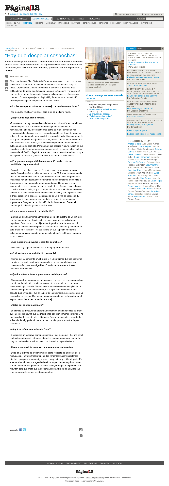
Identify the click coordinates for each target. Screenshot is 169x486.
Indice (9, 23)
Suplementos (90, 463)
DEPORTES (103, 23)
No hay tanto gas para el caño (140, 108)
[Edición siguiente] (8, 14)
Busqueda (104, 463)
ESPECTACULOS (89, 23)
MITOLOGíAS (63, 23)
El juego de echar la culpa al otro (142, 96)
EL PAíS (17, 23)
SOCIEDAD (38, 23)
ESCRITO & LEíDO (130, 23)
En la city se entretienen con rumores (143, 77)
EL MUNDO (75, 23)
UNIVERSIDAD (146, 23)
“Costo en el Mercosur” (137, 85)
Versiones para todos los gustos (103, 109)
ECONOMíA (27, 23)
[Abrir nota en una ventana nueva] (6, 77)
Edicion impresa (73, 463)
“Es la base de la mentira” (100, 116)
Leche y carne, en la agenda (140, 125)
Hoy (40, 14)
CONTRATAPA (11, 26)
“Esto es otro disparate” (99, 118)
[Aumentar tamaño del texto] (6, 82)
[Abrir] (51, 19)
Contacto (117, 463)
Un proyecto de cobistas (99, 114)
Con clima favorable (136, 116)
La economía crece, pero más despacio (145, 134)
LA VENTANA (51, 23)
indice (139, 48)
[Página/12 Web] (22, 11)
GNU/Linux (98, 481)
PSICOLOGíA (115, 23)
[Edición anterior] (5, 14)
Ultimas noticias (55, 463)
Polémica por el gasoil (137, 130)
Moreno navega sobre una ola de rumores (104, 97)
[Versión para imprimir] (6, 90)
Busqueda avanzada (152, 14)
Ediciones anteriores (127, 14)
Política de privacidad (94, 478)
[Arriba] (81, 436)
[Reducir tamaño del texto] (6, 85)
